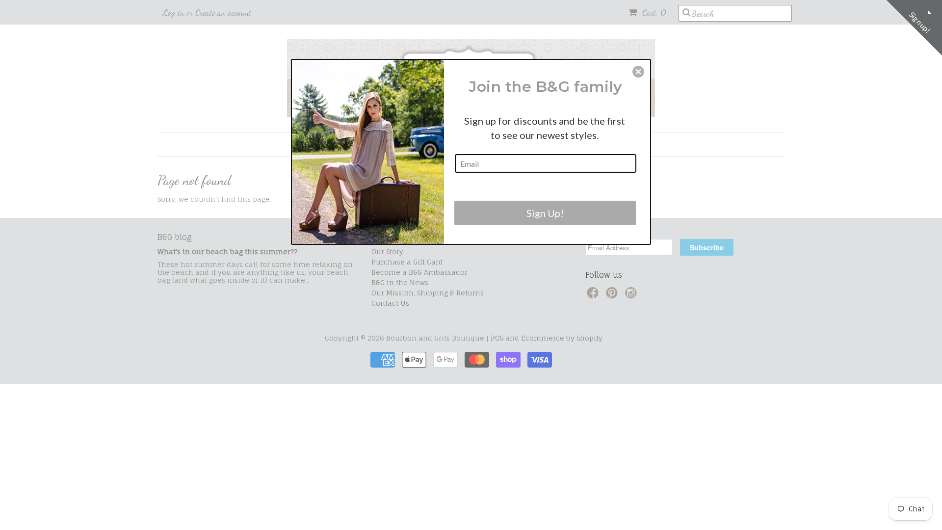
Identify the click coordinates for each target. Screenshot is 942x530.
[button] (638, 72)
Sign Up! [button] (545, 213)
